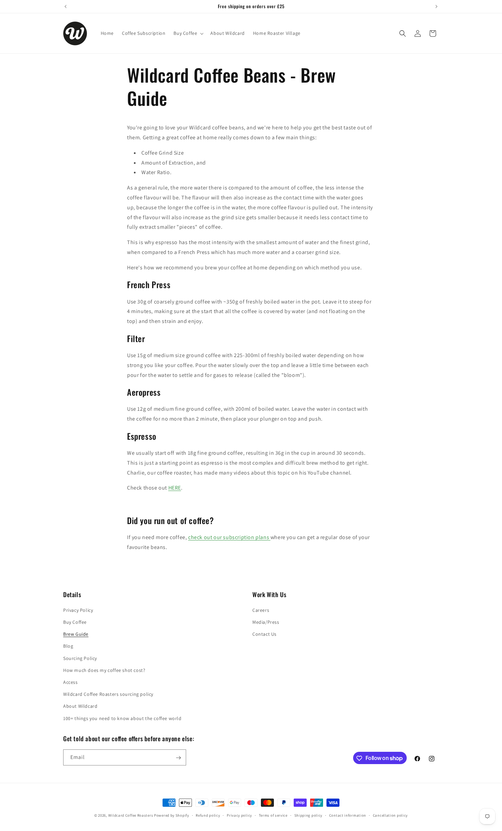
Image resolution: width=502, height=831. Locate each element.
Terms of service (273, 815)
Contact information (347, 815)
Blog (68, 646)
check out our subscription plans (229, 537)
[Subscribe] (178, 758)
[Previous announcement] (65, 6)
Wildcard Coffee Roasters (130, 815)
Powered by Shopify (171, 815)
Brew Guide (75, 634)
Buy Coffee (75, 622)
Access (70, 682)
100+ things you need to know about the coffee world (122, 718)
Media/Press (265, 622)
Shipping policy (308, 815)
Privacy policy (239, 815)
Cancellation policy (390, 815)
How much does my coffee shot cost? (104, 670)
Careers (260, 610)
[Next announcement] (436, 6)
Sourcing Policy (80, 658)
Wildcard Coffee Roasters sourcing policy (108, 694)
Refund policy (208, 815)
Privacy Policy (78, 610)
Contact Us (264, 634)
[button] (187, 33)
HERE (174, 487)
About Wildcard (80, 706)
